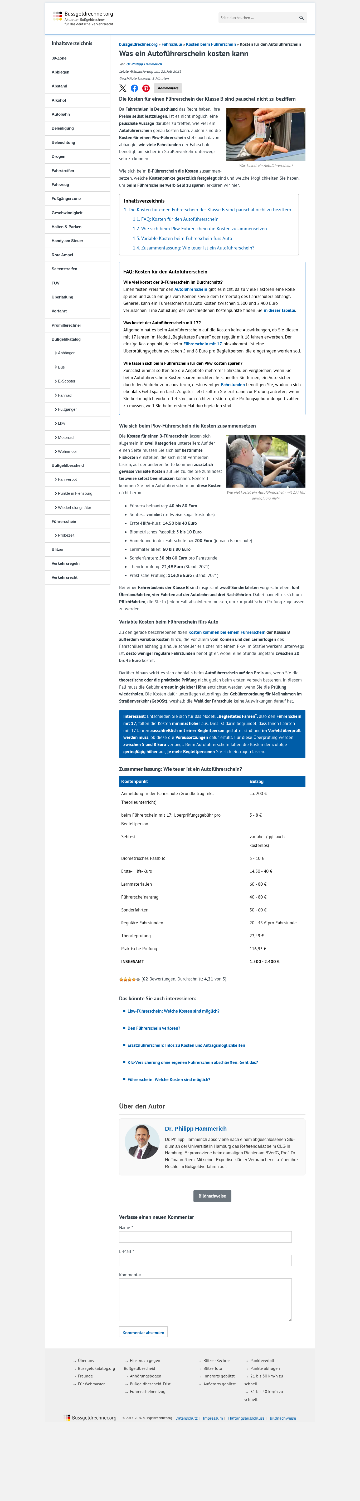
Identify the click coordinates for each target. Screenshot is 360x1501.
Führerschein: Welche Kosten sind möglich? (169, 1079)
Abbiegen (60, 72)
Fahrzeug (60, 184)
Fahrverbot (67, 479)
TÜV (56, 283)
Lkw (61, 423)
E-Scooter (66, 381)
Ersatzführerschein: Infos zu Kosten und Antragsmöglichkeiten (186, 1045)
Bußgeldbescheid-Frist (150, 1383)
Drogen (58, 156)
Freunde (85, 1376)
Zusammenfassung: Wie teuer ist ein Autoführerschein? (197, 247)
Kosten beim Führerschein (211, 44)
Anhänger (66, 353)
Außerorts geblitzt (219, 1383)
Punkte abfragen (265, 1368)
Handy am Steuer (67, 240)
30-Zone (59, 58)
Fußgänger (67, 409)
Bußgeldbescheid (68, 465)
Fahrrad (64, 395)
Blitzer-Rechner (217, 1360)
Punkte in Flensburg (75, 493)
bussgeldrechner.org (83, 19)
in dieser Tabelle (279, 310)
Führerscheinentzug (148, 1391)
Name (126, 1227)
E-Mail (126, 1251)
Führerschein (64, 521)
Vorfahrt (59, 311)
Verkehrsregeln (66, 563)
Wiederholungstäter (74, 507)
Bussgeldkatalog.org (96, 1368)
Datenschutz (187, 1418)
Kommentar (130, 1275)
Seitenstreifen (64, 269)
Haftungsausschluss (246, 1418)
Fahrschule (172, 44)
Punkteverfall (262, 1360)
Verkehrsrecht (64, 577)
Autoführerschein (190, 289)
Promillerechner (66, 325)
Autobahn (61, 114)
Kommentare (168, 88)
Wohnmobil (67, 451)
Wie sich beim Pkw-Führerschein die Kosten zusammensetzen (204, 228)
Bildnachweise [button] (212, 1196)
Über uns (86, 1360)
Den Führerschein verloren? (154, 1028)
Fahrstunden (233, 384)
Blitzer (58, 549)
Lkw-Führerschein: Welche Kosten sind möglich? (174, 1011)
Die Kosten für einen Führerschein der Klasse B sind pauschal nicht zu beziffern (210, 209)
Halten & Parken (66, 226)
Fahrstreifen (63, 170)
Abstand (59, 86)
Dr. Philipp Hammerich (144, 64)
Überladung (62, 297)
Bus (61, 367)
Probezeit (66, 535)
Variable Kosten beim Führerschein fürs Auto (186, 238)
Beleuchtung (63, 142)
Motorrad (66, 437)
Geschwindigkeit (67, 212)
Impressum (213, 1418)
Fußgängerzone (66, 198)
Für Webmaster (91, 1383)
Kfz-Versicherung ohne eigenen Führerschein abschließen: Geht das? (193, 1062)
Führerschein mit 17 (202, 344)
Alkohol (59, 100)
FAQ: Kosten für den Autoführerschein (179, 219)
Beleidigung (63, 128)
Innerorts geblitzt (219, 1376)
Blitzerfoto (212, 1368)
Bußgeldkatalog (66, 339)
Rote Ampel (62, 255)
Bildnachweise (283, 1418)
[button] (123, 88)
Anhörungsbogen (145, 1376)
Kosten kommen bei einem (226, 632)
